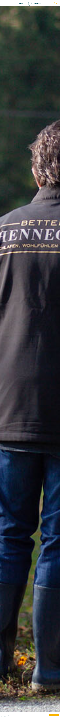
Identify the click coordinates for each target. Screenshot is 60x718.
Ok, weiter (54, 715)
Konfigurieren (43, 715)
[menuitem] (21, 4)
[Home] (29, 2)
